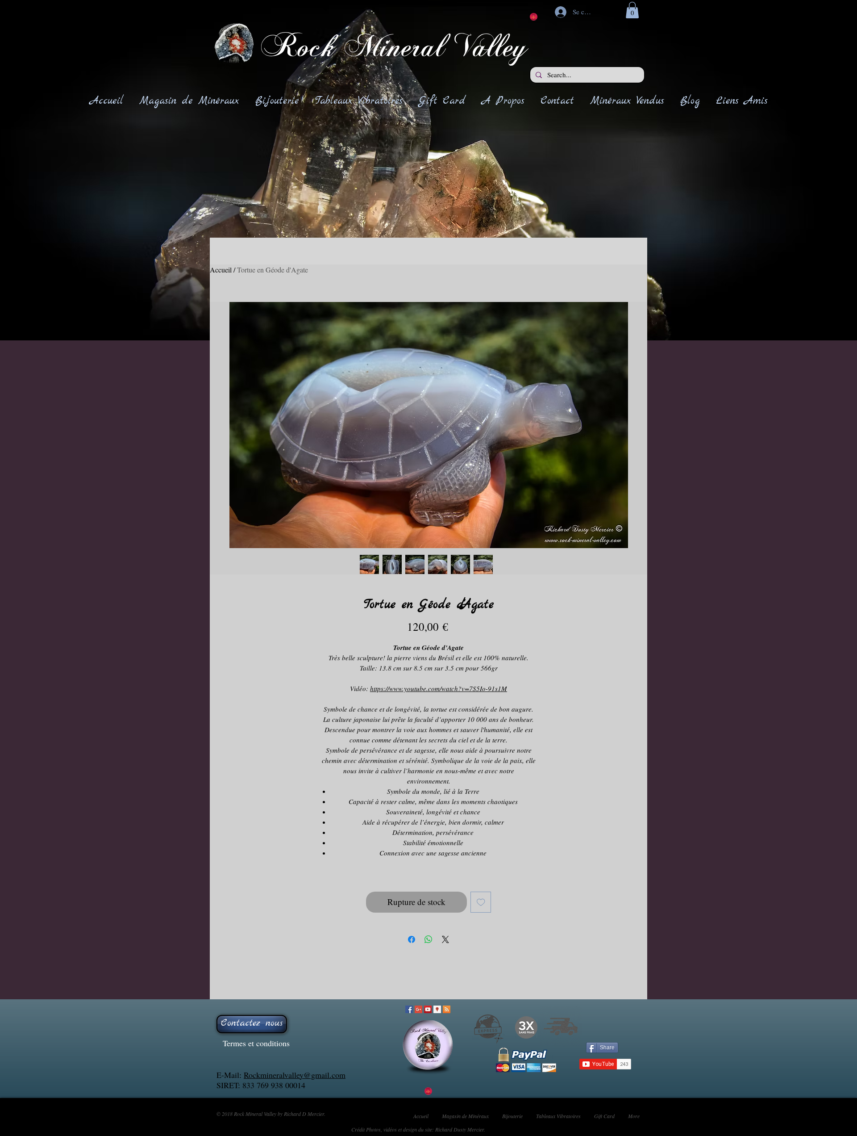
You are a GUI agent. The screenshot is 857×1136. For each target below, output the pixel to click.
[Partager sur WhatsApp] (428, 939)
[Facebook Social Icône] (409, 1009)
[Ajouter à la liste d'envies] (480, 902)
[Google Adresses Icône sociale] (437, 1009)
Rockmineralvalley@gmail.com (294, 1074)
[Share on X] (445, 939)
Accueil (221, 269)
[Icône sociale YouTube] (428, 1009)
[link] (632, 10)
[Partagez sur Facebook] (411, 939)
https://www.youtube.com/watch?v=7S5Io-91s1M (438, 688)
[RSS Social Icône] (446, 1009)
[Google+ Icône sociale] (418, 1009)
